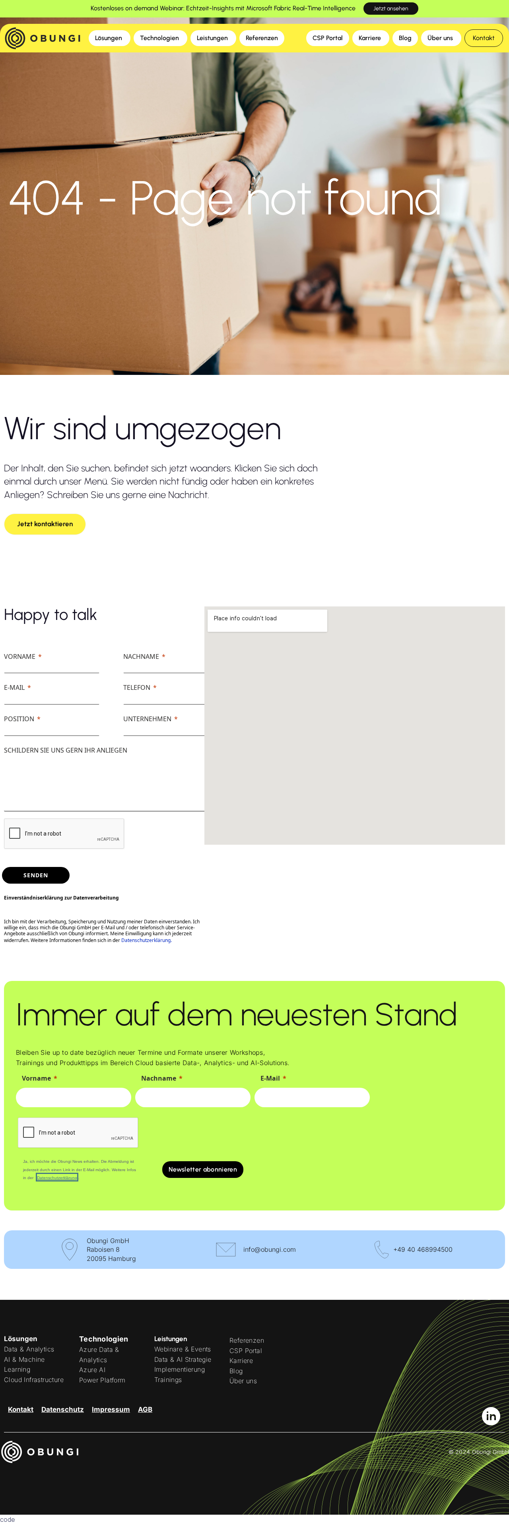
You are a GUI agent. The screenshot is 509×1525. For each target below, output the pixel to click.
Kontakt (20, 1409)
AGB (145, 1409)
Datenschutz (62, 1409)
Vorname (19, 656)
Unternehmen (147, 718)
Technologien (103, 1339)
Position (19, 718)
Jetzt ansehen (390, 8)
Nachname (141, 656)
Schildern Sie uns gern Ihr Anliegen (65, 750)
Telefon (136, 687)
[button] (483, 38)
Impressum (111, 1409)
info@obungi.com (269, 1249)
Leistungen (170, 1339)
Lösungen (20, 1339)
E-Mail (14, 687)
